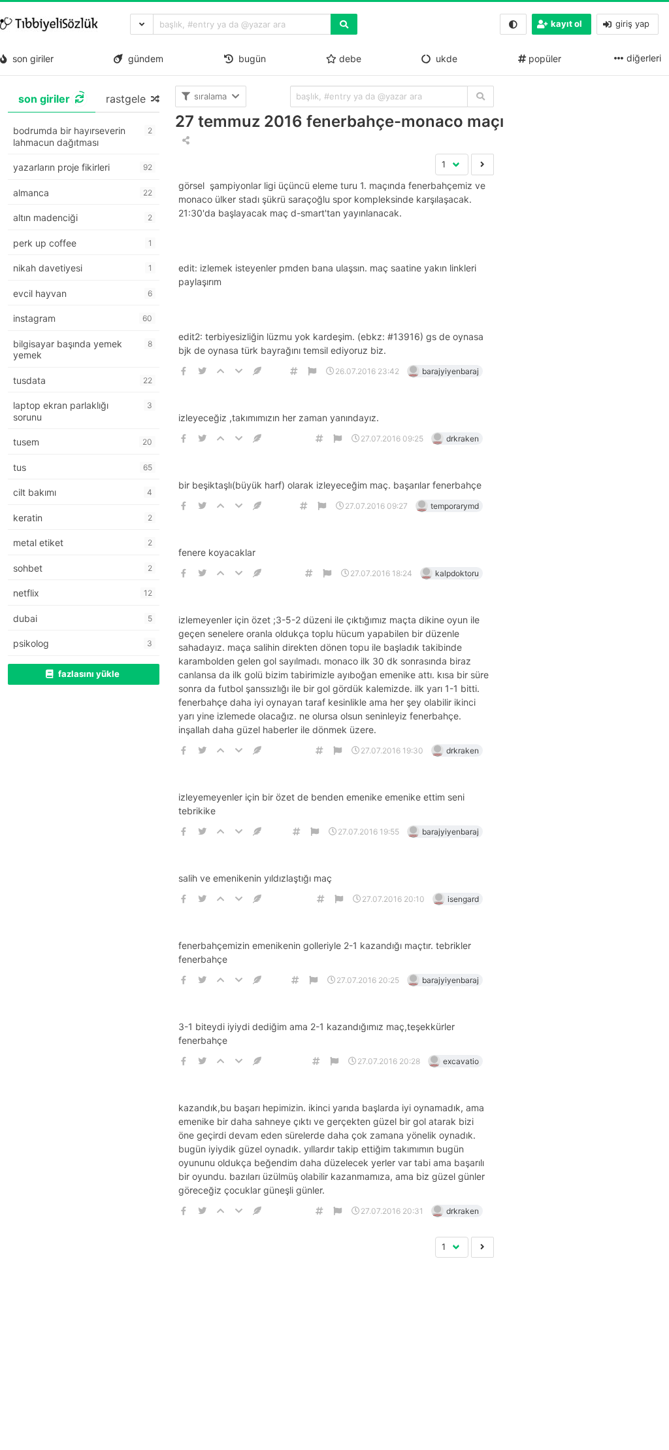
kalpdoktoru (457, 573)
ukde (444, 58)
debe (348, 58)
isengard (463, 899)
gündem (143, 58)
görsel (192, 185)
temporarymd (455, 506)
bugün (249, 58)
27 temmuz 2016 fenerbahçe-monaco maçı (339, 121)
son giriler (30, 58)
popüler (543, 58)
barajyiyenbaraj (450, 371)
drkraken (462, 438)
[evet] (480, 96)
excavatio (461, 1061)
